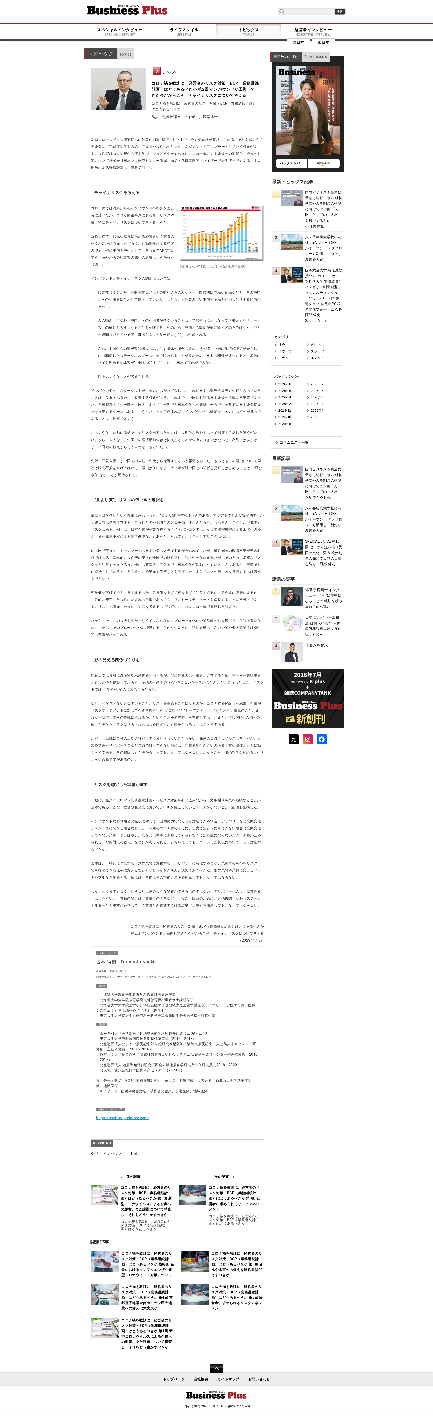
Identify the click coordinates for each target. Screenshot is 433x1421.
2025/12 (284, 410)
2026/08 (284, 384)
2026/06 (284, 391)
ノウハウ (169, 73)
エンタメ (317, 358)
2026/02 (284, 404)
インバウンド (114, 1154)
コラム (283, 358)
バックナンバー (291, 163)
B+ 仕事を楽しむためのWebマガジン (127, 10)
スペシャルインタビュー (119, 31)
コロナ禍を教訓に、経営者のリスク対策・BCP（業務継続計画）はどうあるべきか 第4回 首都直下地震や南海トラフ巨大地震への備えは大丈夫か (147, 1297)
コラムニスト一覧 (294, 442)
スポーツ (317, 351)
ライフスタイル (184, 31)
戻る (214, 1371)
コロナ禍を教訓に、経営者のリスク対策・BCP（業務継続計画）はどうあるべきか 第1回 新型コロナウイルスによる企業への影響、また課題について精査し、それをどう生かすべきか (146, 1201)
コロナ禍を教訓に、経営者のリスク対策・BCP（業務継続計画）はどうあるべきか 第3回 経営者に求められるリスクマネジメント (234, 1198)
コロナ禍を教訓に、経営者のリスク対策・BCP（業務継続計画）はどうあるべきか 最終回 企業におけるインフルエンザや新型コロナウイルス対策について (147, 1264)
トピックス (249, 31)
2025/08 (284, 424)
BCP (94, 1154)
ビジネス (317, 345)
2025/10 (284, 417)
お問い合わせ (259, 1379)
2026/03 (317, 397)
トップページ (174, 1379)
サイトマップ (228, 1379)
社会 (281, 345)
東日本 (298, 42)
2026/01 (317, 404)
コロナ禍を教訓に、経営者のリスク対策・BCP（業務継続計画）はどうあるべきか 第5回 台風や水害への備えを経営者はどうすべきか (237, 1264)
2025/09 (317, 417)
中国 (133, 1154)
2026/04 (284, 397)
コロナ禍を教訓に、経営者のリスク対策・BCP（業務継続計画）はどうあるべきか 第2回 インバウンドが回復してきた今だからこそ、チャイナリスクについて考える (205, 89)
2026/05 (317, 391)
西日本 (323, 42)
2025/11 (317, 410)
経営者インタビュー (313, 31)
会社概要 (201, 1379)
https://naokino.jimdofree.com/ (122, 1118)
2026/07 (317, 384)
